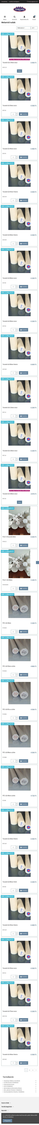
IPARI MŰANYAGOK (9, 1084)
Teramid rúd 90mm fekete (10, 364)
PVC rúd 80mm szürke (9, 752)
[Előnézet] (22, 60)
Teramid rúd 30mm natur (10, 105)
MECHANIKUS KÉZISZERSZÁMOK (13, 1088)
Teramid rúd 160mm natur (10, 494)
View (19, 71)
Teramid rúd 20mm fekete (10, 839)
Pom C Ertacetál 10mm (9, 537)
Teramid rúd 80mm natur (10, 278)
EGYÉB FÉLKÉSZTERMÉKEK (11, 1082)
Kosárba (24, 114)
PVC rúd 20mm (7, 623)
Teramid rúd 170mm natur (10, 62)
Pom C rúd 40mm (7, 580)
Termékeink (8, 1077)
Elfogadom (7, 1120)
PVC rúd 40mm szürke (9, 795)
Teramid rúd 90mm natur (10, 321)
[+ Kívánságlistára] (17, 60)
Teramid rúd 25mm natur (10, 968)
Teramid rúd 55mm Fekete (10, 192)
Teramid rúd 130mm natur (10, 451)
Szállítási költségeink (14, 1)
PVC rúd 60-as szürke (9, 709)
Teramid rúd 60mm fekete (10, 235)
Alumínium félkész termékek (12, 1081)
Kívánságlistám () (33, 1)
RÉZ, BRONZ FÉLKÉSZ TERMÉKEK (13, 1090)
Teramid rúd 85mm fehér (10, 882)
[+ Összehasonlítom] (19, 60)
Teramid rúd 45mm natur (10, 149)
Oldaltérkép (4, 1)
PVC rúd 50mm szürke (9, 666)
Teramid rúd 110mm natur (10, 407)
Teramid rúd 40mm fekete (10, 1054)
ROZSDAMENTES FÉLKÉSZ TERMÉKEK (14, 1092)
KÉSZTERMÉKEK (8, 1086)
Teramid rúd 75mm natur (10, 1011)
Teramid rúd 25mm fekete (10, 925)
